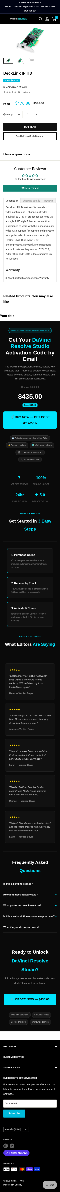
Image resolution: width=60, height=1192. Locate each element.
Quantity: (8, 114)
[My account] (47, 19)
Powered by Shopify (12, 1185)
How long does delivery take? (30, 894)
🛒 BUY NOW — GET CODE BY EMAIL (30, 419)
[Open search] (40, 19)
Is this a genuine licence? (30, 883)
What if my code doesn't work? (30, 927)
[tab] (11, 200)
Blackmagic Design (15, 87)
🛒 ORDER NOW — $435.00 (30, 999)
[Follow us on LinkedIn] (12, 1146)
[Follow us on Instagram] (5, 1146)
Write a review (30, 188)
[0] (54, 19)
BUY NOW (30, 126)
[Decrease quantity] (18, 114)
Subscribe (14, 1113)
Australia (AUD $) (13, 1129)
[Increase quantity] (36, 114)
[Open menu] (5, 19)
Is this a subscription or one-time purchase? (30, 916)
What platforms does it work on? (30, 905)
